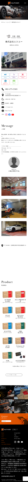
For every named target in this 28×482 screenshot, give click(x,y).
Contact (3, 442)
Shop (2, 440)
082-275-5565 (11, 89)
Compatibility (17, 433)
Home (2, 433)
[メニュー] (25, 3)
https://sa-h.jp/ (8, 110)
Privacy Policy (17, 438)
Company (16, 436)
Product (3, 438)
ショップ (8, 22)
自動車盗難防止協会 (7, 476)
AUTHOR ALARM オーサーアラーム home (13, 4)
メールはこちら (9, 107)
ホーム (3, 22)
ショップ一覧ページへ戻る (12, 374)
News (2, 436)
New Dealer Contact (6, 444)
